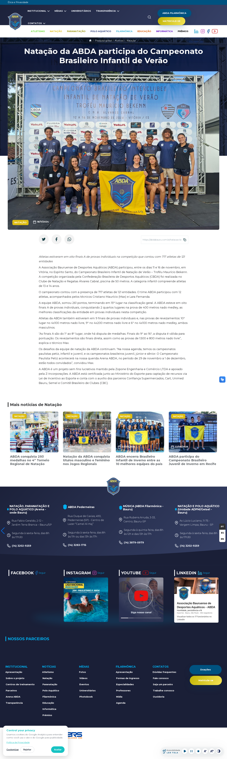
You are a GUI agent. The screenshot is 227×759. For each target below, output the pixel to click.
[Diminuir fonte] (205, 751)
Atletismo (38, 31)
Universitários (81, 11)
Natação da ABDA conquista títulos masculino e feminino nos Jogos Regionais (86, 460)
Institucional (36, 11)
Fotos (82, 672)
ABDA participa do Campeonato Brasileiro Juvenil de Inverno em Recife (192, 460)
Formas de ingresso (127, 678)
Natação (56, 31)
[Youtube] (215, 31)
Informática (164, 31)
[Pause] (191, 751)
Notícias (119, 40)
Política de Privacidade (18, 742)
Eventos (84, 684)
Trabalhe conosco (163, 690)
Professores (123, 690)
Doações (205, 669)
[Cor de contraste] (218, 751)
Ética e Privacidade (18, 2)
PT (222, 526)
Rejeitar (27, 749)
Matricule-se (171, 21)
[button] (3, 530)
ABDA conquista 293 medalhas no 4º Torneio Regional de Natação (29, 460)
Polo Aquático (100, 31)
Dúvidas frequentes (164, 672)
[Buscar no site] (149, 17)
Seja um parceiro (163, 684)
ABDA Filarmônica (174, 13)
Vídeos (83, 678)
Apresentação (13, 672)
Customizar (12, 749)
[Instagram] (203, 31)
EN (222, 539)
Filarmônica (124, 31)
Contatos (35, 23)
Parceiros (11, 690)
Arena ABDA (13, 696)
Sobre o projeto (15, 678)
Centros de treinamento (20, 684)
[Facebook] (208, 31)
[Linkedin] (196, 31)
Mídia (119, 696)
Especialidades (125, 684)
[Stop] (198, 751)
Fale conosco (161, 678)
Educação (144, 31)
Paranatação (76, 31)
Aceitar (58, 749)
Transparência (106, 11)
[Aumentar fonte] (212, 751)
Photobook (86, 696)
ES (222, 532)
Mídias (59, 11)
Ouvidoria (158, 696)
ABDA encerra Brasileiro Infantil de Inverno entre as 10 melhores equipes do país (139, 460)
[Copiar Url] (184, 239)
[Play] (184, 751)
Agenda (120, 703)
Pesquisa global (103, 40)
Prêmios (183, 31)
